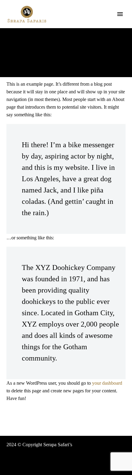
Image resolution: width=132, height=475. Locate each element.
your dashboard (107, 383)
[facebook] (101, 469)
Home (61, 23)
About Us (87, 23)
